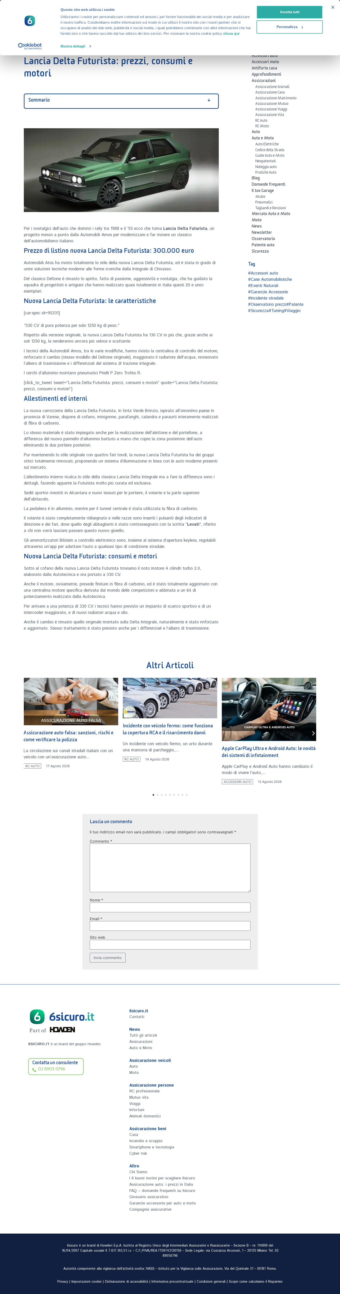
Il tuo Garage (263, 191)
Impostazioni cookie (86, 1281)
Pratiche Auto (265, 173)
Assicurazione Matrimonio (276, 99)
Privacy (62, 1281)
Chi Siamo (138, 1172)
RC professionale (144, 1091)
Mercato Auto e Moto (271, 215)
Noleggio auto (266, 167)
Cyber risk (138, 1153)
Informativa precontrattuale (172, 1281)
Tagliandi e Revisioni (270, 209)
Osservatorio (263, 240)
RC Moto (262, 127)
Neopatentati (265, 162)
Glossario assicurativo (148, 1197)
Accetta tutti (290, 12)
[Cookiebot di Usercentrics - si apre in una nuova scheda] (30, 46)
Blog (256, 179)
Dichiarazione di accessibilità (126, 1281)
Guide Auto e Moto (269, 156)
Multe (260, 197)
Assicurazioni (264, 81)
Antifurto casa (264, 69)
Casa (133, 1135)
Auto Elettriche (267, 145)
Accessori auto (265, 56)
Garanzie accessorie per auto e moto (162, 1203)
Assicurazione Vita (269, 115)
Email (96, 919)
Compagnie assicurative (150, 1209)
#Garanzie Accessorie (268, 292)
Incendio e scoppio (146, 1141)
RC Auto (261, 121)
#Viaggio (292, 311)
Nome (96, 900)
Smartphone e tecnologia (151, 1147)
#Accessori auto (263, 273)
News (257, 227)
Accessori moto (265, 63)
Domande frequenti (268, 185)
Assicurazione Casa (270, 93)
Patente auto (263, 246)
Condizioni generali (211, 1281)
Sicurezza (260, 252)
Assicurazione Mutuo (271, 104)
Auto (256, 133)
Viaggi (134, 1103)
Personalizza (287, 27)
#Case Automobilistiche (270, 280)
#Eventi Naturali (263, 286)
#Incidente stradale (266, 298)
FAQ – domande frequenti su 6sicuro (162, 1191)
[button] (27, 733)
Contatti (136, 1017)
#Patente (294, 305)
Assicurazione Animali (272, 87)
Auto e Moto (263, 139)
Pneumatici (264, 203)
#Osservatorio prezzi (267, 305)
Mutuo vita (138, 1097)
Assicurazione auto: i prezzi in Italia (161, 1184)
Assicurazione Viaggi (271, 110)
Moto (257, 221)
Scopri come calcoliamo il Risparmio (256, 1281)
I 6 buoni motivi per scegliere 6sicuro (162, 1178)
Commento (101, 841)
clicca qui (231, 33)
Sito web (97, 937)
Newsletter (262, 233)
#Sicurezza (258, 311)
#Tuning (276, 311)
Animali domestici (145, 1116)
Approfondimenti (266, 75)
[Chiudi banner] (332, 7)
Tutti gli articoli (143, 1035)
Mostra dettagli (73, 46)
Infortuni (136, 1110)
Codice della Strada (269, 151)
